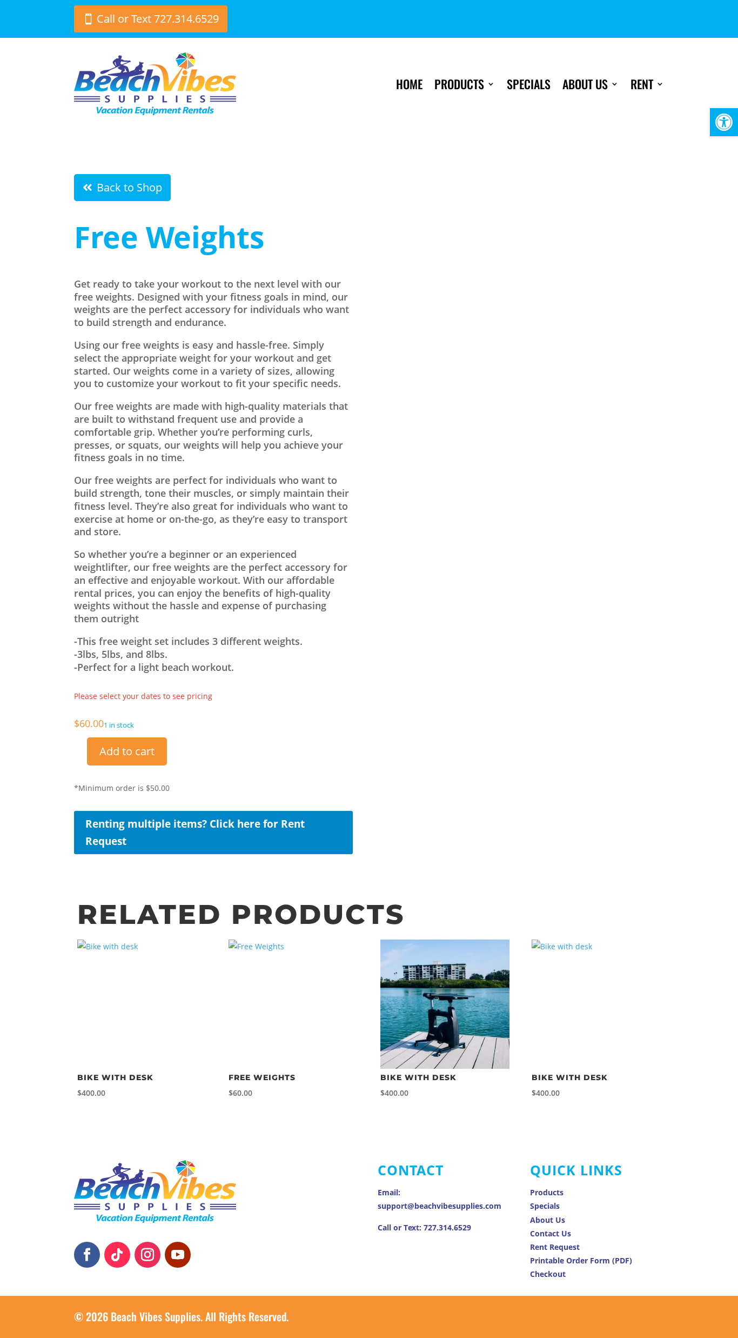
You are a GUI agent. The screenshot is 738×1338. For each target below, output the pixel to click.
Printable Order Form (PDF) (581, 1260)
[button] (724, 122)
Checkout (548, 1274)
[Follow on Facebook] (87, 1255)
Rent (641, 83)
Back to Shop (129, 187)
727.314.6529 (447, 1227)
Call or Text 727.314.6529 (158, 18)
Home (409, 83)
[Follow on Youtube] (178, 1255)
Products (459, 83)
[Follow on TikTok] (117, 1255)
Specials (529, 83)
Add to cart (127, 751)
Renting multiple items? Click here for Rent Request (195, 832)
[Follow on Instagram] (147, 1255)
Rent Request (555, 1247)
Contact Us (550, 1233)
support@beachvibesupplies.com (439, 1206)
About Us (585, 83)
